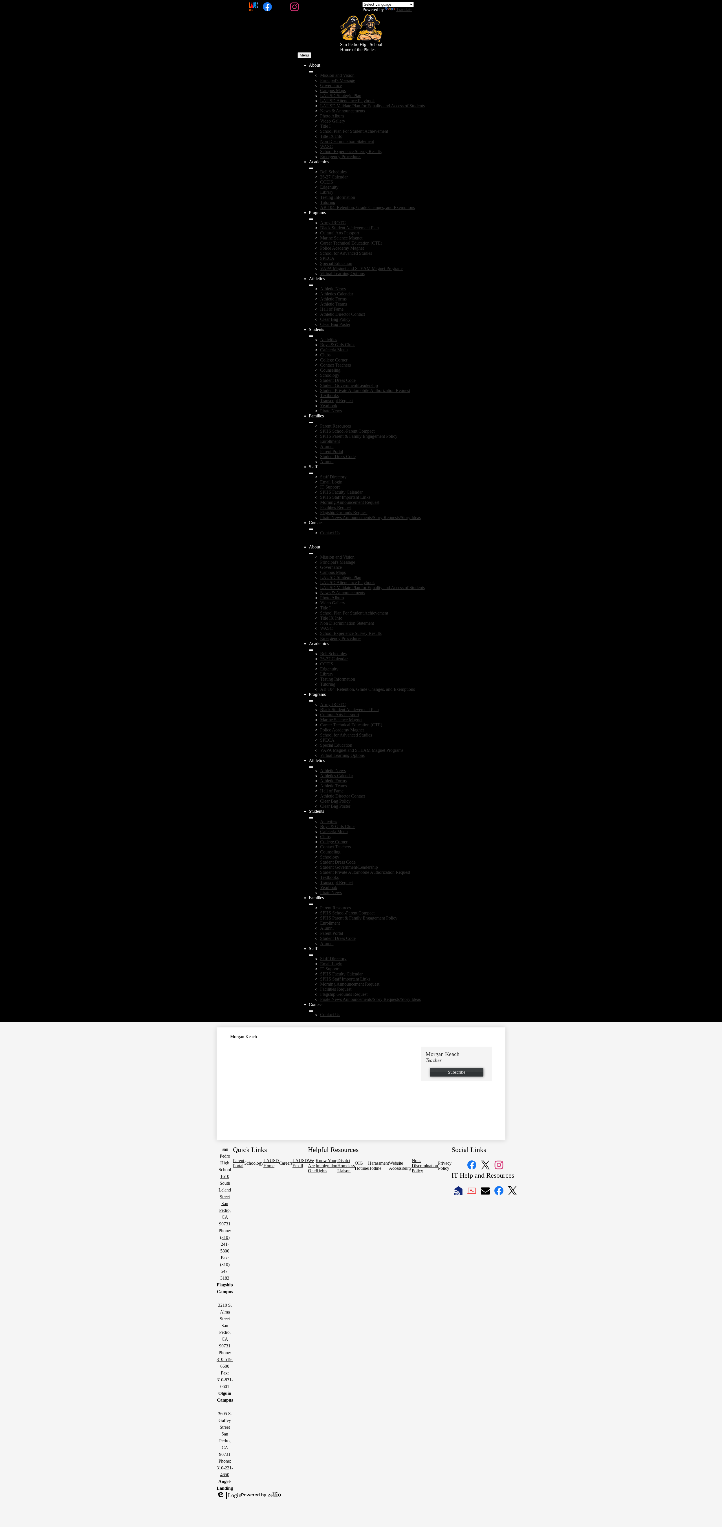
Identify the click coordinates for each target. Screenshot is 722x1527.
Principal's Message (337, 80)
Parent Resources (335, 426)
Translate (404, 9)
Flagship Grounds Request (343, 512)
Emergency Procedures (340, 156)
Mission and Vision (337, 75)
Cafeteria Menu (334, 349)
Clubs (325, 354)
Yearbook (328, 405)
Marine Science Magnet (341, 238)
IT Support (330, 487)
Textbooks (329, 395)
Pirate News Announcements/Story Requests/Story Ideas (370, 517)
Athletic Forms (333, 299)
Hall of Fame (332, 309)
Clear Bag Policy (335, 319)
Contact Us (330, 532)
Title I (325, 126)
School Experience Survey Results (351, 151)
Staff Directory (333, 476)
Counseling (330, 370)
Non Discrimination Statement (347, 141)
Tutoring (327, 202)
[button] (311, 553)
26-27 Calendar (334, 177)
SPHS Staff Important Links (345, 497)
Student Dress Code (338, 380)
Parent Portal (331, 451)
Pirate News (331, 410)
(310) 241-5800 (225, 1244)
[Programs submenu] (311, 219)
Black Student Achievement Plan (349, 227)
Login (229, 1495)
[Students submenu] (311, 336)
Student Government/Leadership (349, 385)
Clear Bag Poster (335, 324)
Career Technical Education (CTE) (351, 243)
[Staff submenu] (311, 473)
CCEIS (326, 182)
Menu (304, 55)
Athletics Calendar (336, 293)
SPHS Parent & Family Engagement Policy (358, 436)
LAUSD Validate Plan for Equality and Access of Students (372, 105)
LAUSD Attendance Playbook (347, 100)
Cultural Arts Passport (339, 232)
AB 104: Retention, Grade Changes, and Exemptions (367, 207)
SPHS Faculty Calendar (341, 492)
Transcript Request (336, 400)
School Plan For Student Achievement (354, 131)
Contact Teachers (335, 365)
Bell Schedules (333, 171)
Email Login (331, 482)
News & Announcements (342, 110)
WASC (326, 146)
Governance (331, 85)
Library (326, 192)
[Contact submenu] (311, 529)
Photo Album (332, 116)
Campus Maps (333, 90)
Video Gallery (332, 121)
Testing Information (337, 197)
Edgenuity (329, 187)
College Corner (333, 360)
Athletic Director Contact (342, 314)
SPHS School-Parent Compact (347, 431)
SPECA (327, 258)
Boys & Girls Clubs (337, 344)
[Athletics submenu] (311, 285)
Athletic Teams (333, 304)
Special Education (336, 263)
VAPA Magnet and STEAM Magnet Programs (361, 268)
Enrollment (330, 441)
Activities (328, 339)
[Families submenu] (311, 422)
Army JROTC (333, 222)
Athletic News (333, 288)
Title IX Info (331, 136)
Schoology (329, 375)
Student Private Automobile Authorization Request (365, 390)
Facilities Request (335, 507)
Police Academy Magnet (342, 248)
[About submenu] (311, 72)
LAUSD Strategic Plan (340, 95)
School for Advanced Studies (346, 253)
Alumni (327, 446)
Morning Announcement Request (349, 502)
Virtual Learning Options (342, 273)
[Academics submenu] (311, 168)
